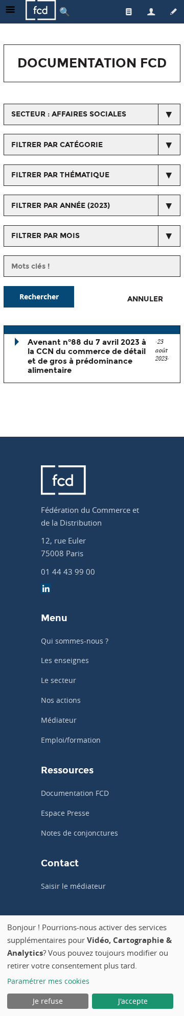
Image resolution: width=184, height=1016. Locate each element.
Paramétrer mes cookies (48, 981)
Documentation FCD (75, 793)
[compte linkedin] (46, 589)
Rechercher (39, 296)
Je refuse (48, 1001)
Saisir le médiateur (73, 886)
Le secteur (58, 680)
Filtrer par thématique (60, 175)
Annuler (145, 299)
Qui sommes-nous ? (74, 641)
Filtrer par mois (45, 235)
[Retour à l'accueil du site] (41, 11)
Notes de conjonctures (79, 833)
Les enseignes (65, 660)
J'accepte (133, 1001)
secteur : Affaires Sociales (68, 114)
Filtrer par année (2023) (60, 205)
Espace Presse (65, 813)
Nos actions (61, 700)
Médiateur (59, 720)
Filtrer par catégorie (57, 144)
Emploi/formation (71, 740)
